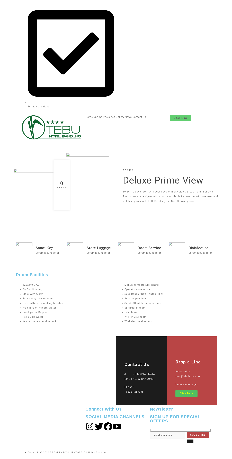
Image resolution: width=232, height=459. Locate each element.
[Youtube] (117, 426)
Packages (109, 117)
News (128, 117)
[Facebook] (108, 426)
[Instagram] (89, 426)
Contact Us (139, 117)
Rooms (97, 117)
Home (89, 117)
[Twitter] (99, 426)
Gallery (120, 117)
